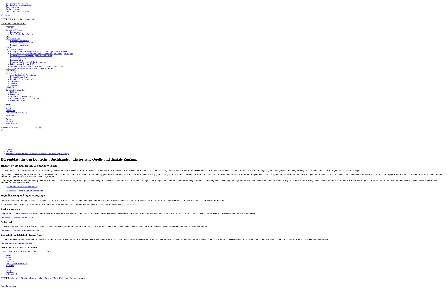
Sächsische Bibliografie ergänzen (22, 96)
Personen (10, 28)
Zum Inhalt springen (13, 7)
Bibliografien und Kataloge (20, 77)
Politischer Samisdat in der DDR (22, 64)
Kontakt (9, 106)
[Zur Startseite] (7, 15)
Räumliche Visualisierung (19, 45)
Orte (8, 36)
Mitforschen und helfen (18, 100)
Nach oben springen (8, 286)
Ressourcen (11, 71)
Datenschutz (10, 111)
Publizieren (14, 92)
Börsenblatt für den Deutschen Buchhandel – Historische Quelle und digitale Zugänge (41, 54)
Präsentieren (14, 94)
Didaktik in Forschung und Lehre (22, 79)
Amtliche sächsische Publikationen (23, 75)
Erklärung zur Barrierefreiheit (16, 113)
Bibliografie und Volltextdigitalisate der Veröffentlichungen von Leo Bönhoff (38, 52)
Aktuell (8, 104)
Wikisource (14, 85)
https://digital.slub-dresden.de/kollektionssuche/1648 (20, 230)
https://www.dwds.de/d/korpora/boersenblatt (17, 243)
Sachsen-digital (11, 123)
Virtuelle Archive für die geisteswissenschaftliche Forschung (32, 68)
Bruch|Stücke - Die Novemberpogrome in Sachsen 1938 (31, 56)
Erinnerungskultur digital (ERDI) (22, 58)
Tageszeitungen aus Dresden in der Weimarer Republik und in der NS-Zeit (37, 66)
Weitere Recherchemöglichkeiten (22, 34)
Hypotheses (10, 121)
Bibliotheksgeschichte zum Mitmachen (24, 98)
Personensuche (15, 32)
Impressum (10, 115)
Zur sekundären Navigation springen (19, 5)
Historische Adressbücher (19, 41)
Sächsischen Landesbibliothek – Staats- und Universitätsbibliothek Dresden (48, 278)
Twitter (8, 119)
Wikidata (13, 83)
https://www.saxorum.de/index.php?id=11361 (35, 251)
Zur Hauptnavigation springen (17, 3)
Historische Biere (16, 60)
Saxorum (9, 149)
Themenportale (15, 81)
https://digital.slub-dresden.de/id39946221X (17, 217)
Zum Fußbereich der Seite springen (18, 11)
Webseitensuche (7, 127)
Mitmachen (10, 88)
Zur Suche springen (13, 9)
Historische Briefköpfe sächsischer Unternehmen (28, 62)
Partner (8, 109)
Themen (9, 47)
